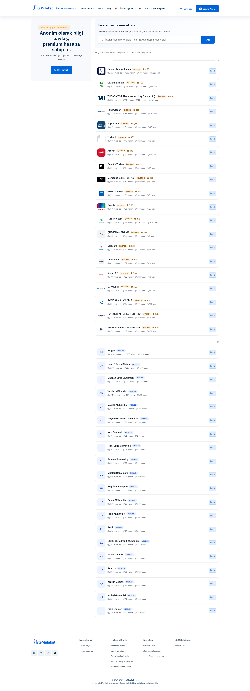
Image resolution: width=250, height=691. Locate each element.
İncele (212, 71)
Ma (101, 379)
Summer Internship (117, 459)
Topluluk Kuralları (118, 646)
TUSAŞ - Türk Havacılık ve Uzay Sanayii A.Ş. (131, 96)
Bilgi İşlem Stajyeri (117, 486)
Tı (101, 447)
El (101, 543)
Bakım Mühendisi (116, 500)
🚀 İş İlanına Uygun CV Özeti (128, 8)
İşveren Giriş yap (86, 651)
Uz (101, 366)
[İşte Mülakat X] (55, 653)
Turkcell (111, 137)
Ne (101, 434)
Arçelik (111, 150)
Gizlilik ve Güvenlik (119, 651)
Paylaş (101, 8)
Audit (110, 527)
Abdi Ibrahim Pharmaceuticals (123, 327)
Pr (101, 515)
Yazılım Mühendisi (117, 391)
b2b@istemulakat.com (152, 651)
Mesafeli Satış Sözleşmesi (122, 661)
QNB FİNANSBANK (118, 232)
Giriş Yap (188, 9)
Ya (101, 393)
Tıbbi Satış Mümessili (119, 446)
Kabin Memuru (115, 554)
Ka (101, 556)
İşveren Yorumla (86, 8)
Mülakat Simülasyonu (155, 8)
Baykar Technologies (119, 69)
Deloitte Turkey (115, 164)
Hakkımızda (179, 646)
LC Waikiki (113, 287)
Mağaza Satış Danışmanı (120, 378)
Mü (101, 420)
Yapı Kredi (113, 123)
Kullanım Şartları (145, 683)
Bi (101, 488)
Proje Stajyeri (114, 609)
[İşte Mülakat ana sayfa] (42, 7)
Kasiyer (111, 568)
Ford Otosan (114, 110)
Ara (208, 39)
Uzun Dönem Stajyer (118, 364)
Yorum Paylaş (209, 9)
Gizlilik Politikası (131, 683)
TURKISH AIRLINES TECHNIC (124, 314)
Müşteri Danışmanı (117, 473)
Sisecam (112, 246)
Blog (109, 8)
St (101, 352)
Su (101, 461)
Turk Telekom (114, 219)
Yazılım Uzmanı (115, 582)
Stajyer (111, 350)
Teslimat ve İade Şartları (121, 667)
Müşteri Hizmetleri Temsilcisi (122, 418)
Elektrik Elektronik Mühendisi (123, 541)
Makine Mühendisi (117, 405)
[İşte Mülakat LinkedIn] (41, 653)
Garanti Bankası (116, 82)
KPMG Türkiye (115, 191)
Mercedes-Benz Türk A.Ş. (121, 178)
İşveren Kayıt (84, 646)
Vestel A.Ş (112, 273)
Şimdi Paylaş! (61, 70)
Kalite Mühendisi (116, 595)
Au (101, 529)
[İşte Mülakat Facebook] (34, 653)
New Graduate (115, 432)
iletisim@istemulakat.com (153, 656)
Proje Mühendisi (116, 514)
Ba (101, 502)
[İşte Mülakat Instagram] (48, 653)
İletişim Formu (149, 646)
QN (101, 234)
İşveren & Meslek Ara (66, 8)
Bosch (111, 205)
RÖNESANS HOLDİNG (119, 300)
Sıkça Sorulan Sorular (120, 656)
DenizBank (113, 259)
